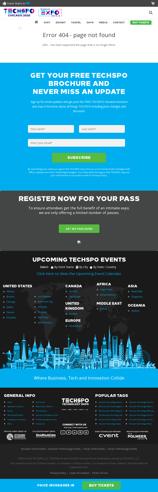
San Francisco (45, 322)
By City (83, 267)
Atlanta (10, 291)
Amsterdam (75, 326)
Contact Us (40, 424)
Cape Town (106, 289)
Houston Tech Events (33, 449)
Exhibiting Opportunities (46, 419)
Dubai (103, 308)
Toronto (73, 291)
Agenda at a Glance (15, 406)
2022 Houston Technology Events (111, 406)
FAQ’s (9, 424)
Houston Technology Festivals (141, 402)
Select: (44, 267)
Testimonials (41, 411)
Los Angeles (44, 296)
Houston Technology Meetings (141, 406)
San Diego (43, 317)
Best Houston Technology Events (111, 411)
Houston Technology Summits (141, 419)
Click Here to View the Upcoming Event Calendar (79, 273)
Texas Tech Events (94, 449)
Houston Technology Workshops (141, 424)
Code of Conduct (79, 473)
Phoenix (42, 312)
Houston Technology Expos (110, 424)
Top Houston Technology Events (111, 415)
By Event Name (64, 267)
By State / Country (104, 267)
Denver (10, 312)
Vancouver (75, 296)
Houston (11, 317)
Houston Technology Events (110, 402)
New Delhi (136, 291)
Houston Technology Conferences (111, 419)
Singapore (137, 296)
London (73, 313)
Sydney (135, 310)
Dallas (10, 307)
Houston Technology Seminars (141, 415)
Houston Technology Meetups (141, 411)
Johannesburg (107, 294)
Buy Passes (40, 402)
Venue (10, 411)
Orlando (42, 307)
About (9, 402)
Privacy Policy (58, 473)
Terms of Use (100, 473)
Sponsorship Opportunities (47, 415)
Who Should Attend (15, 415)
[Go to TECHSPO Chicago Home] (33, 12)
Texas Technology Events (122, 449)
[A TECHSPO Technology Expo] (76, 405)
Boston (10, 296)
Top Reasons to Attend (16, 419)
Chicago (11, 301)
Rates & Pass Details (44, 406)
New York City (45, 301)
